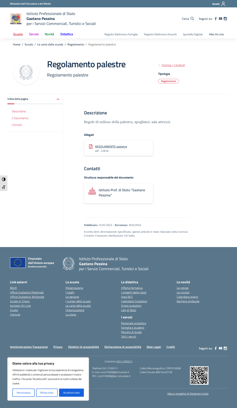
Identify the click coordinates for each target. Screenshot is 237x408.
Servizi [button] (34, 34)
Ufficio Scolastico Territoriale (27, 297)
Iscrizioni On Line (20, 305)
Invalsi (14, 310)
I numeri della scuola (78, 301)
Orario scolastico (131, 305)
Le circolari (183, 292)
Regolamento (168, 81)
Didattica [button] (66, 34)
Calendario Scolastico (134, 301)
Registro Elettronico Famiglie (121, 34)
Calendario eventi (187, 297)
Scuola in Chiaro (20, 301)
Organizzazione (75, 310)
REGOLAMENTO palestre (111, 146)
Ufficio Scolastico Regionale (27, 292)
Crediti (170, 347)
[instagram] (225, 18)
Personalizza (23, 393)
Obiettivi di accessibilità (83, 347)
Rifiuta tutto (46, 393)
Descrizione (19, 111)
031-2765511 (125, 361)
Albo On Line (216, 34)
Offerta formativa (132, 288)
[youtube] (220, 18)
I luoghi (70, 292)
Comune (15, 314)
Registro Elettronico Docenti (160, 34)
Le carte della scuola (78, 305)
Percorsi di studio (131, 332)
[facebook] (215, 18)
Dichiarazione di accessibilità (122, 347)
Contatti (17, 125)
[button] (35, 99)
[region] (48, 379)
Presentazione (74, 288)
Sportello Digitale (193, 34)
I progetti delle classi (133, 292)
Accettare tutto (71, 393)
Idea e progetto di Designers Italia (187, 393)
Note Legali (154, 347)
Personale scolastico (133, 323)
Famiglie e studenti (132, 327)
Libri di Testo (128, 310)
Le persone (72, 297)
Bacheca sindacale (188, 301)
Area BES (127, 297)
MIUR (13, 288)
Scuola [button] (18, 34)
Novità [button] (49, 34)
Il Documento (20, 118)
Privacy (58, 347)
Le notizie (182, 288)
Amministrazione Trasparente (29, 347)
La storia (71, 314)
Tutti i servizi (128, 336)
